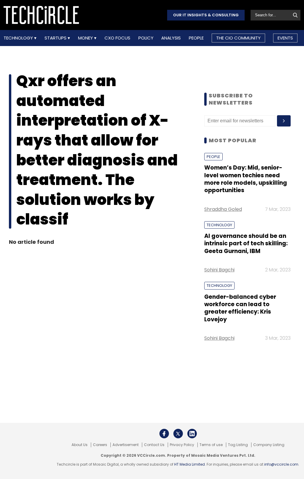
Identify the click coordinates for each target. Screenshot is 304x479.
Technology (19, 38)
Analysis (171, 38)
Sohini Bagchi (219, 269)
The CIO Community (238, 38)
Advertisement (126, 444)
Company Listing (268, 444)
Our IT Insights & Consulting (206, 15)
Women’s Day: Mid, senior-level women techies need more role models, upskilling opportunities (245, 179)
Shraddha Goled (223, 209)
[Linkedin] (192, 433)
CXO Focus (117, 38)
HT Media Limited (189, 464)
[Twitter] (178, 433)
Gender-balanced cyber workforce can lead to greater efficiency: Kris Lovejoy (240, 308)
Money (86, 38)
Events (285, 38)
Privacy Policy (182, 444)
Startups (56, 38)
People (196, 38)
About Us (80, 444)
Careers (100, 444)
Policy (145, 38)
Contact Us (154, 444)
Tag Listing (238, 444)
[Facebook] (164, 433)
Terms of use (211, 444)
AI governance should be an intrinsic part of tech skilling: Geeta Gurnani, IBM (246, 243)
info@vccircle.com (281, 464)
